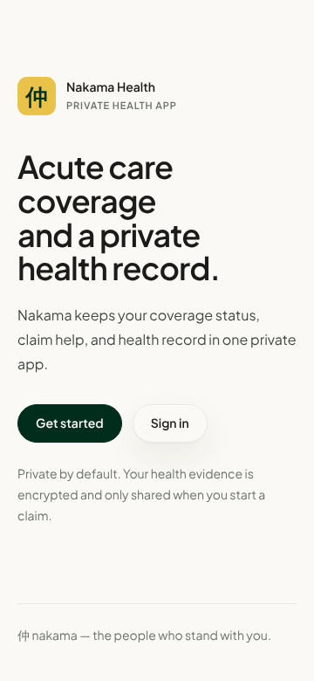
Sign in (170, 423)
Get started (70, 423)
